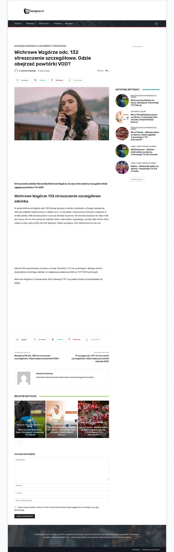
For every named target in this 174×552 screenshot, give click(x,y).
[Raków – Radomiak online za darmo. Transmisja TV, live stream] (122, 167)
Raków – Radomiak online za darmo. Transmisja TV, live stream (145, 168)
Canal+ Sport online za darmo (143, 146)
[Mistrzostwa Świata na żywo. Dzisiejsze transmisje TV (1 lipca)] (30, 419)
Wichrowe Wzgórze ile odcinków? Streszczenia (40, 46)
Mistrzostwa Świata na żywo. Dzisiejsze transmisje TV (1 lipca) (30, 432)
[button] (156, 23)
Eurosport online (61, 424)
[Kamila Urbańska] (16, 71)
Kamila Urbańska (28, 71)
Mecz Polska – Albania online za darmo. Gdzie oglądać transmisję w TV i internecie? (93, 431)
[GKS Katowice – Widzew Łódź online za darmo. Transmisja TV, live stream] (122, 150)
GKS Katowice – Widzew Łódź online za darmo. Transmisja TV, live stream (144, 152)
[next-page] (20, 442)
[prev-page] (16, 442)
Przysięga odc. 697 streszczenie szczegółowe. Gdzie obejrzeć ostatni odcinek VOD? (90, 358)
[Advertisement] (109, 11)
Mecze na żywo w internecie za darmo (30, 425)
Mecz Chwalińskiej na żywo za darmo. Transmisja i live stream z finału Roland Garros (61, 431)
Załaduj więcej (136, 179)
